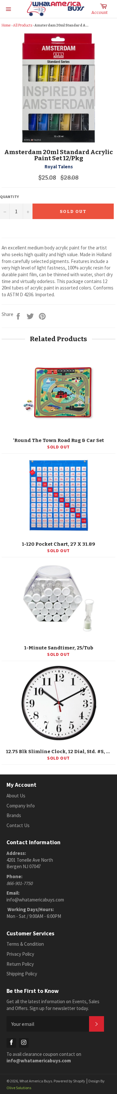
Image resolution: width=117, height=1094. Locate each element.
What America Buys (36, 1080)
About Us (15, 796)
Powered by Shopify (69, 1080)
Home (6, 25)
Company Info (20, 806)
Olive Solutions (18, 1087)
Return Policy (20, 964)
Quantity (9, 196)
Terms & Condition (25, 944)
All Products (22, 25)
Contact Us (18, 825)
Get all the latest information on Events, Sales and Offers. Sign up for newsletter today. (52, 1004)
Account (99, 12)
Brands (13, 815)
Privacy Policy (20, 954)
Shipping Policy (21, 974)
